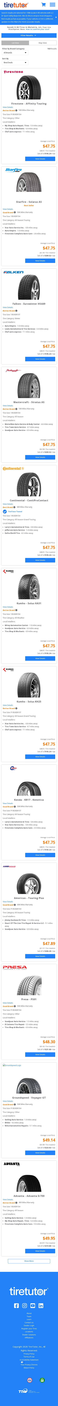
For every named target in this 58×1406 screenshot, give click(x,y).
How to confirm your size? (38, 29)
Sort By (5, 58)
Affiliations (29, 1337)
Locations (29, 1331)
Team (29, 1316)
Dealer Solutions (29, 1334)
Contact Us (29, 1322)
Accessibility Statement (29, 1360)
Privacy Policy (29, 1354)
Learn (29, 1319)
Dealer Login (29, 1325)
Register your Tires (29, 1328)
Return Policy (29, 1368)
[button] (16, 1380)
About (29, 1313)
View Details (8, 107)
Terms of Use (29, 1357)
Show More (29, 1261)
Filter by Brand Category (13, 48)
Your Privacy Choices (29, 1364)
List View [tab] (15, 43)
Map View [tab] (43, 43)
